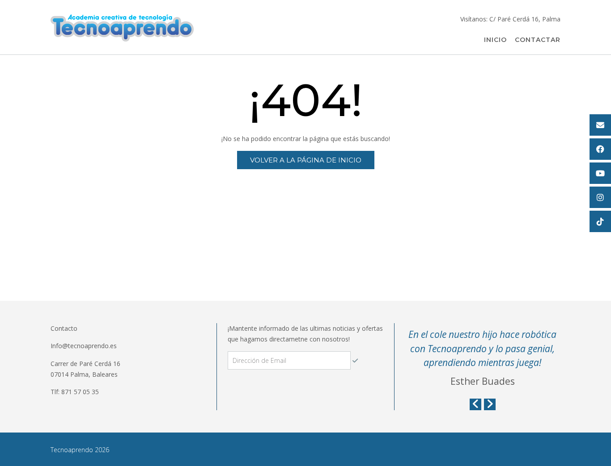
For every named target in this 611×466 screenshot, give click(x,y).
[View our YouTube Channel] (600, 173)
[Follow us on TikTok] (600, 221)
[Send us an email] (600, 125)
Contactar (537, 40)
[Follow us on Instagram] (600, 197)
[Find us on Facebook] (600, 149)
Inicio (495, 40)
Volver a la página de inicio (305, 160)
